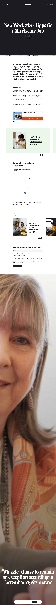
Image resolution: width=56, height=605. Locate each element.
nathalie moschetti (21, 204)
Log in (47, 4)
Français (24, 255)
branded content (38, 202)
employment (15, 204)
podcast (30, 202)
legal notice (21, 262)
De (6, 4)
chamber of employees (19, 202)
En (7, 4)
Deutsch (15, 255)
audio (34, 202)
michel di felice (28, 204)
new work (25, 202)
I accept (34, 601)
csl (13, 202)
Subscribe (51, 4)
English (19, 255)
